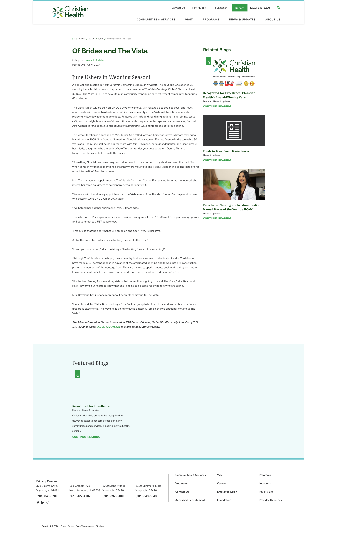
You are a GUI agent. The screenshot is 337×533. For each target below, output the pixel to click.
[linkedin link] (42, 502)
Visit (189, 19)
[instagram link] (47, 502)
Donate (240, 8)
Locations (265, 483)
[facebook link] (38, 502)
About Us (272, 19)
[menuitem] (156, 20)
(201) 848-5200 (260, 7)
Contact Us (178, 7)
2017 (91, 39)
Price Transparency (85, 526)
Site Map (100, 526)
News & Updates (242, 19)
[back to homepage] (73, 39)
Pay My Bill (199, 7)
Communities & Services (156, 19)
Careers (222, 483)
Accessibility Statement (190, 500)
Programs (211, 19)
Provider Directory (270, 500)
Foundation (220, 7)
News (82, 39)
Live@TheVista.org (108, 327)
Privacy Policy (67, 526)
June (100, 39)
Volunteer (181, 483)
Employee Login (227, 491)
